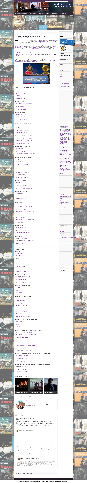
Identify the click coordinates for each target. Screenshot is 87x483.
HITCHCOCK (23, 106)
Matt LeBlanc (18, 314)
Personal (61, 76)
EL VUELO (25, 120)
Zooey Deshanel (19, 298)
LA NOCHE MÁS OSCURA (20, 98)
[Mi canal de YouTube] (20, 1)
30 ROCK (21, 303)
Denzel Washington (19, 120)
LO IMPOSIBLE (24, 108)
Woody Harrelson (19, 347)
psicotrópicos (28, 60)
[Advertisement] (43, 22)
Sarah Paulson (18, 358)
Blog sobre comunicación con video (65, 196)
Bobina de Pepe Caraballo (64, 198)
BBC (64, 149)
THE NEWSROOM (19, 260)
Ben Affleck (18, 204)
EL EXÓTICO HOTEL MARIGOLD (22, 125)
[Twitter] (17, 1)
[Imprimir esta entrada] (56, 37)
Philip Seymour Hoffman (20, 196)
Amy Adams (18, 182)
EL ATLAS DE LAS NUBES (25, 232)
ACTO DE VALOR (24, 238)
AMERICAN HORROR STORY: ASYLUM (28, 334)
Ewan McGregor (19, 153)
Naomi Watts (18, 108)
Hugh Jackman (18, 151)
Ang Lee (17, 208)
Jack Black (18, 148)
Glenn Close (18, 266)
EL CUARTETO (24, 141)
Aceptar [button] (59, 481)
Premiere (61, 164)
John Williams (18, 233)
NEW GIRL (24, 298)
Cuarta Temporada (64, 154)
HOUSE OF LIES (24, 311)
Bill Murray (18, 154)
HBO (63, 158)
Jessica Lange (18, 334)
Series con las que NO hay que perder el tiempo (65, 87)
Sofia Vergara (18, 361)
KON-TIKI (18, 175)
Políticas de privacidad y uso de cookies (58, 13)
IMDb (61, 221)
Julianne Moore (18, 337)
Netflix (62, 162)
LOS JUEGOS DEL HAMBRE (28, 241)
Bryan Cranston (18, 277)
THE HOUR (18, 326)
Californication (62, 151)
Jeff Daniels (18, 279)
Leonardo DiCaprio (19, 195)
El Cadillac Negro (62, 219)
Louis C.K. (17, 313)
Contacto (47, 13)
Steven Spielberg (19, 209)
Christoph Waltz (19, 199)
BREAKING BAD (19, 253)
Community (64, 153)
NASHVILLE (24, 264)
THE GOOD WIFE (26, 271)
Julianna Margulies (19, 271)
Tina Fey (17, 303)
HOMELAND (19, 47)
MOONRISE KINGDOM (21, 46)
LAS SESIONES (24, 117)
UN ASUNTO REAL (19, 172)
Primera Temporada (67, 164)
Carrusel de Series (63, 200)
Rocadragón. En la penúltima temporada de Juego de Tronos (65, 134)
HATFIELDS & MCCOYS (20, 324)
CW (68, 154)
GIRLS (17, 290)
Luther (70, 161)
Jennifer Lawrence (19, 140)
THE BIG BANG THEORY (36, 47)
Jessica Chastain (19, 103)
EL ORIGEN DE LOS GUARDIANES (22, 164)
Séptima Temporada (68, 170)
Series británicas (63, 169)
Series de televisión (33, 37)
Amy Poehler (18, 305)
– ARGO (21, 204)
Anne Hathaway (18, 185)
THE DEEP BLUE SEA (25, 109)
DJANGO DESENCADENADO (21, 93)
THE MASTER (24, 119)
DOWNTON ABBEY (36, 48)
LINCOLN (18, 96)
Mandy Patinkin (18, 371)
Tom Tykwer (18, 232)
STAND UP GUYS (31, 240)
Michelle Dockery (19, 269)
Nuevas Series (66, 162)
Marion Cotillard (19, 104)
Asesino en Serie (62, 194)
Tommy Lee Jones (19, 198)
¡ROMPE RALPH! (19, 166)
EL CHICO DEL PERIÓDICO (27, 188)
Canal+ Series (66, 151)
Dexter (70, 154)
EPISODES (18, 289)
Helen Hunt (18, 187)
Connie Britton (18, 264)
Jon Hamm (31, 52)
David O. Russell (19, 219)
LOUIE (21, 313)
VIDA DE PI (18, 95)
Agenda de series (62, 231)
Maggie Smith (18, 141)
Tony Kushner (18, 217)
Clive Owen (18, 350)
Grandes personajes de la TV (65, 83)
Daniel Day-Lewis (19, 114)
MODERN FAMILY (21, 49)
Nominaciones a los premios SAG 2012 (23, 33)
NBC (61, 162)
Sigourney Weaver (19, 339)
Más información (64, 481)
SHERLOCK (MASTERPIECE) (30, 345)
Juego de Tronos (64, 161)
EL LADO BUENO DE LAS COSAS (22, 132)
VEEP (24, 300)
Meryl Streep (18, 143)
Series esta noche (33, 13)
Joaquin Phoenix (19, 119)
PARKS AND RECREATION (26, 305)
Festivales (61, 74)
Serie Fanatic (62, 241)
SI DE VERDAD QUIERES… (26, 143)
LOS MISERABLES (19, 127)
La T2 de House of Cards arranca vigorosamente (64, 142)
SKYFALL (22, 243)
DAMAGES (23, 266)
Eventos (61, 72)
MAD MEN (18, 52)
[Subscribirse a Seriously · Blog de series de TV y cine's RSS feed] (15, 1)
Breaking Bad (65, 150)
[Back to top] (84, 480)
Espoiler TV (61, 205)
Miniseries (62, 84)
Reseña (62, 167)
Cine (27, 37)
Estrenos (66, 155)
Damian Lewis (18, 282)
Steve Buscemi (18, 276)
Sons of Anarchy (19, 54)
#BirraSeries (62, 190)
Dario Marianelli (19, 230)
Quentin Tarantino (19, 211)
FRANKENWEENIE (19, 161)
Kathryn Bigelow (19, 206)
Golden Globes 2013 (27, 396)
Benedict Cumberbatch (20, 345)
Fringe (27, 57)
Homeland (66, 158)
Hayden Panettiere (19, 355)
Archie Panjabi (18, 356)
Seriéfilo (61, 210)
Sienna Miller (18, 335)
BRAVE (17, 159)
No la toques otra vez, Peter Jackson (50, 33)
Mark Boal (18, 216)
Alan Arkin (18, 193)
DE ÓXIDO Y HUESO (26, 104)
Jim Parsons (18, 316)
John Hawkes (18, 117)
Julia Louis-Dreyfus (19, 300)
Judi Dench (18, 138)
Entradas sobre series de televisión (21, 13)
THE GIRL (18, 322)
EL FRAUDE (23, 116)
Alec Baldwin (18, 310)
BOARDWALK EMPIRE (20, 255)
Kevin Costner (18, 343)
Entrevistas (61, 70)
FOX (68, 155)
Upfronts (65, 173)
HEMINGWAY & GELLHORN (27, 332)
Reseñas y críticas (41, 13)
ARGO (21, 193)
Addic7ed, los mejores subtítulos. (65, 229)
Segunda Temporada (64, 168)
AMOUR (17, 170)
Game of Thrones (63, 157)
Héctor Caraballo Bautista (22, 37)
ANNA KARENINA (26, 230)
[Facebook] (18, 1)
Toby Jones (18, 348)
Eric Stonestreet (19, 372)
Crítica (29, 37)
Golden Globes (54, 40)
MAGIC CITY (24, 369)
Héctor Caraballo (23, 458)
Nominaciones (32, 396)
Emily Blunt (18, 137)
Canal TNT (69, 151)
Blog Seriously (43, 8)
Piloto (70, 162)
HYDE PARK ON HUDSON (25, 154)
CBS (60, 153)
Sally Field (17, 183)
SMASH (17, 293)
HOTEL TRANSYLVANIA (20, 162)
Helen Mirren (18, 106)
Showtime (63, 170)
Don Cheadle (18, 311)
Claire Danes (18, 268)
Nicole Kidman (18, 188)
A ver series (61, 192)
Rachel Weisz (18, 109)
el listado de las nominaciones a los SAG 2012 (42, 41)
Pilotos (61, 78)
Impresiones (62, 159)
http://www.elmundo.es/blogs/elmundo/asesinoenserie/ (68, 237)
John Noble (18, 57)
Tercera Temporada (64, 172)
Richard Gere (18, 116)
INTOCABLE (18, 174)
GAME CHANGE (19, 321)
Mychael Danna (18, 227)
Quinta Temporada (64, 165)
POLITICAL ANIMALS (20, 327)
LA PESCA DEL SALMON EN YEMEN (22, 130)
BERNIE (22, 148)
